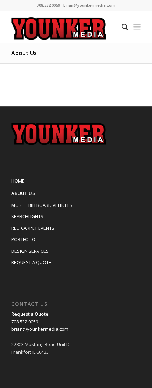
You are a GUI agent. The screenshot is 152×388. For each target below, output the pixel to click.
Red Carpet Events (32, 228)
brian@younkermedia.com (89, 5)
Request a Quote (31, 262)
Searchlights (27, 216)
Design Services (30, 251)
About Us (24, 53)
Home (17, 181)
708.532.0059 (24, 321)
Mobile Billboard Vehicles (41, 205)
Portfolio (23, 239)
